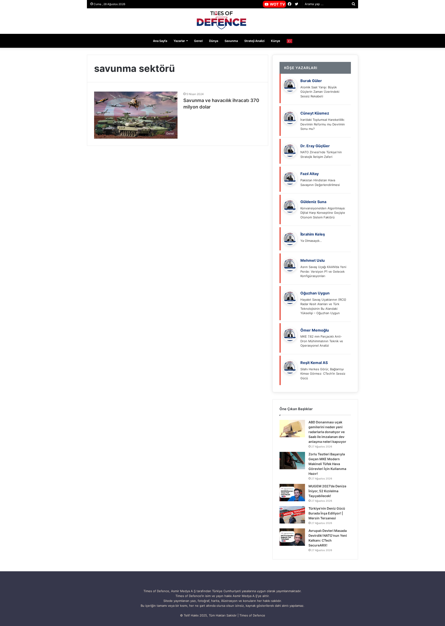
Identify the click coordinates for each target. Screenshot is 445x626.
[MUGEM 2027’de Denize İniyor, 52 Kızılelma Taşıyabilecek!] (292, 492)
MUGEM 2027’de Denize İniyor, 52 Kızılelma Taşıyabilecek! (327, 491)
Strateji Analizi (254, 41)
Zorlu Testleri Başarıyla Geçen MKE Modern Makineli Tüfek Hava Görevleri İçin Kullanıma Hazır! (327, 464)
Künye (275, 41)
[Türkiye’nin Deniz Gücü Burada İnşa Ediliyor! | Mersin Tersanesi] (292, 515)
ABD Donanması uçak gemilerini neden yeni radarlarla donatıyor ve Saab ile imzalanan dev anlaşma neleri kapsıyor (327, 432)
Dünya (213, 41)
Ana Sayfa (160, 41)
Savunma (231, 41)
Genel (198, 41)
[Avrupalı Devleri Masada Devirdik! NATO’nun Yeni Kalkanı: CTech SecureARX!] (292, 537)
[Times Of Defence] (222, 21)
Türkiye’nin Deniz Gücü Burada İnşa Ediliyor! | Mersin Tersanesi (326, 513)
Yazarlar (179, 41)
